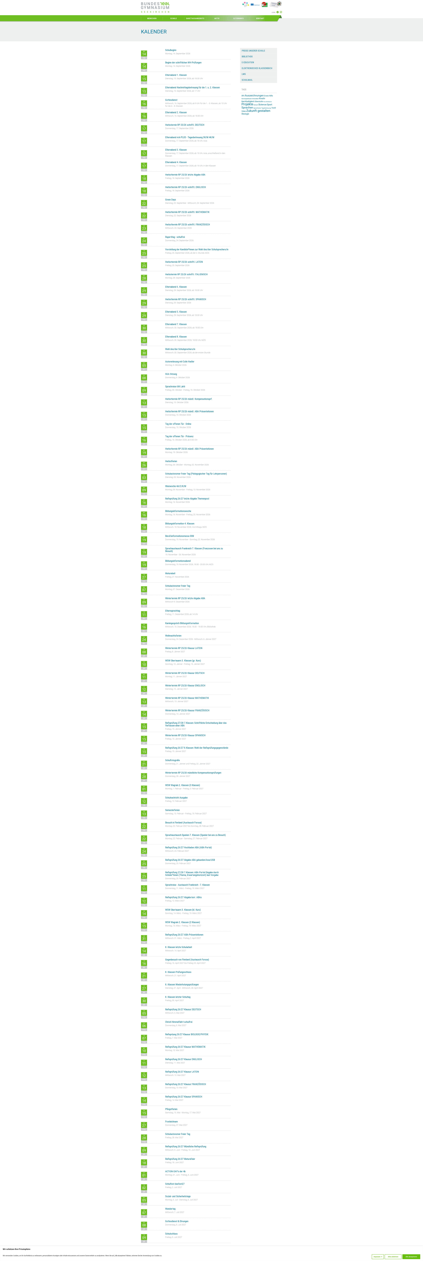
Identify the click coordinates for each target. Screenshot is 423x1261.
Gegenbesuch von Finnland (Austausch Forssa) (187, 959)
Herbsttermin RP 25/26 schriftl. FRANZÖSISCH (187, 224)
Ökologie (245, 114)
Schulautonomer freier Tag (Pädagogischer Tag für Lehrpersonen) (196, 473)
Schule (173, 18)
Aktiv (217, 18)
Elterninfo (238, 18)
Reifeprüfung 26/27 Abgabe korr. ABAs (183, 897)
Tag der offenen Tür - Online (178, 424)
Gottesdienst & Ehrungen (176, 1221)
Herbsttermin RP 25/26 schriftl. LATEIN (184, 262)
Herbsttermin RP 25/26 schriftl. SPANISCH (185, 299)
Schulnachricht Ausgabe (176, 797)
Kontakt (260, 18)
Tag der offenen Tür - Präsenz (179, 436)
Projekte (247, 104)
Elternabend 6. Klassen (176, 286)
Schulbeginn (170, 50)
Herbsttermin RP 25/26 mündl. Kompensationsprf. (188, 399)
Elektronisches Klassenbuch (257, 68)
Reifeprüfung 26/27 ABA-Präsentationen (184, 934)
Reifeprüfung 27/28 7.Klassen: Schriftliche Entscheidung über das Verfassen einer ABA (196, 724)
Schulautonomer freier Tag (177, 585)
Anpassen (377, 1257)
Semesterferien (172, 810)
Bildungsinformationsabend (178, 561)
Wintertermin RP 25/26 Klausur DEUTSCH (185, 673)
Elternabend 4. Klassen (176, 162)
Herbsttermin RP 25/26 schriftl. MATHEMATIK (187, 212)
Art (242, 95)
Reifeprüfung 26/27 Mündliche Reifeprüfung (185, 1146)
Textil (273, 108)
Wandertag (170, 1208)
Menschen (152, 18)
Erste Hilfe (268, 96)
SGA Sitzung (171, 374)
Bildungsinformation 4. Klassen (179, 523)
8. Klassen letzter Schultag (177, 997)
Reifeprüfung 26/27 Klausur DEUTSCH (183, 1009)
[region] (211, 1253)
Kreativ (262, 98)
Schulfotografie (172, 760)
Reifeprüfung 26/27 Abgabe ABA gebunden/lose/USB (190, 860)
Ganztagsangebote (195, 18)
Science (262, 104)
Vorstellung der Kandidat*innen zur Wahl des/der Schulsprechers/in (196, 249)
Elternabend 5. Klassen (176, 311)
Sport (269, 104)
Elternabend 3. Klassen (176, 149)
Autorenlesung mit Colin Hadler (179, 361)
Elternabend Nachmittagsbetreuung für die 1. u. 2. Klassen (192, 87)
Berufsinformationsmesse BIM (179, 536)
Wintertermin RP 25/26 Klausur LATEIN (183, 648)
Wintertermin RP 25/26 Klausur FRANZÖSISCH (187, 710)
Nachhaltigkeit (247, 101)
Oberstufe (259, 101)
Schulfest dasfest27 (175, 1183)
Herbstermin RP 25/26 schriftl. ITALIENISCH (186, 274)
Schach (256, 105)
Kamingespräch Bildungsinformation (182, 623)
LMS (244, 74)
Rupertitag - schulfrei (175, 237)
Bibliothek (247, 56)
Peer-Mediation (267, 101)
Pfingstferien (171, 1109)
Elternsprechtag (172, 610)
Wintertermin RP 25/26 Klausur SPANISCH (185, 735)
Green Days (170, 199)
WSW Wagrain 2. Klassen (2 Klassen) (182, 922)
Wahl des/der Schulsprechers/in (180, 349)
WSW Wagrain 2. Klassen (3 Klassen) (182, 785)
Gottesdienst (171, 100)
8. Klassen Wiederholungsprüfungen (182, 984)
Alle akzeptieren (411, 1257)
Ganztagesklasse (246, 98)
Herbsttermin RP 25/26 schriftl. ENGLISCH (185, 187)
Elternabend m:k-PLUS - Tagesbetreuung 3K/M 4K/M (189, 137)
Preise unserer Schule (253, 50)
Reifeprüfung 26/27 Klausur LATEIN (182, 1071)
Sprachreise (257, 108)
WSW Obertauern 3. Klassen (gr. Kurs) (183, 660)
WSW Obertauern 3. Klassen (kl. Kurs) (183, 909)
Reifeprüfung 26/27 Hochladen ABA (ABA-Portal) (188, 847)
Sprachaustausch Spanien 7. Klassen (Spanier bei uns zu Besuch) (195, 835)
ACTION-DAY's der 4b (175, 1171)
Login (273, 12)
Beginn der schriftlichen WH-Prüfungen (183, 62)
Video (243, 111)
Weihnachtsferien (173, 635)
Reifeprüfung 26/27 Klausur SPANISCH (183, 1096)
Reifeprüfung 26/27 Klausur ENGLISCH (183, 1059)
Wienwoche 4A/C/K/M (175, 486)
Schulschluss (171, 1233)
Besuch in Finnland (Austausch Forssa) (183, 822)
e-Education (248, 62)
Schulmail (247, 80)
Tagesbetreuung (266, 108)
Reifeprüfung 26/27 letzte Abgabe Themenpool (187, 498)
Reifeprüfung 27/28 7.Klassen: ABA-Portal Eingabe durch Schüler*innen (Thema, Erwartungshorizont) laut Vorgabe (192, 873)
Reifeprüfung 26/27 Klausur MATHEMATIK (185, 1046)
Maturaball (170, 573)
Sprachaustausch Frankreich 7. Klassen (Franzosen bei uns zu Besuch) (194, 549)
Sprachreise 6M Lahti (175, 386)
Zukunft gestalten (258, 111)
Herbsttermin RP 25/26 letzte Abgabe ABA (185, 174)
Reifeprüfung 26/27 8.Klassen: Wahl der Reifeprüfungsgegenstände (196, 747)
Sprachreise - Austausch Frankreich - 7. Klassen (187, 884)
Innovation (255, 98)
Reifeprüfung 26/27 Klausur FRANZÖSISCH (185, 1084)
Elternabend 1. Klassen (176, 75)
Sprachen (247, 107)
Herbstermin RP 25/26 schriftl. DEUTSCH (184, 124)
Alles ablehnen (393, 1257)
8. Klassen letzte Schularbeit (178, 947)
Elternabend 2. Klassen (176, 112)
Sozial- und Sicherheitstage (178, 1196)
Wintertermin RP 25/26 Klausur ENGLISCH (185, 685)
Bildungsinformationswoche (178, 511)
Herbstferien (171, 461)
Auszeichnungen (254, 95)
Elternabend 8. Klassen (176, 336)
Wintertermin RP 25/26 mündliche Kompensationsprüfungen (193, 772)
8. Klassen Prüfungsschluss (178, 972)
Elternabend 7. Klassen (176, 324)
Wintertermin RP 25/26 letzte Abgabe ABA (185, 598)
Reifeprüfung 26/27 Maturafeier (180, 1159)
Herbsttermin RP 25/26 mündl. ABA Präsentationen (189, 411)
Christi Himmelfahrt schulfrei (178, 1022)
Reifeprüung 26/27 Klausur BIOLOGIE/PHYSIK (186, 1034)
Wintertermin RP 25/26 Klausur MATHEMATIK (187, 698)
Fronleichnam (171, 1121)
